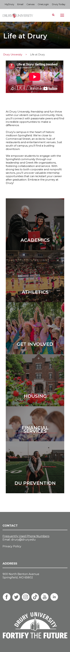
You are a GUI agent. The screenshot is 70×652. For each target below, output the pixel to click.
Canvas (30, 4)
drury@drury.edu (23, 539)
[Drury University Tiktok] (35, 597)
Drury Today (58, 4)
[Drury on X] (16, 597)
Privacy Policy (12, 546)
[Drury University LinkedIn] (54, 597)
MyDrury (9, 4)
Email (20, 4)
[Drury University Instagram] (26, 597)
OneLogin (43, 4)
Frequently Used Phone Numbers (26, 536)
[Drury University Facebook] (7, 597)
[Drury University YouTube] (45, 597)
